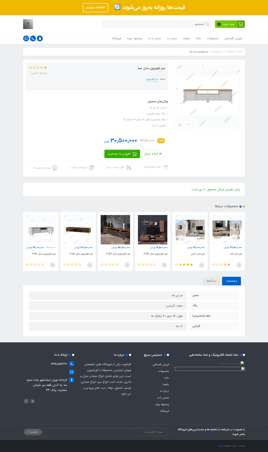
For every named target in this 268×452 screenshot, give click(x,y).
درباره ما (172, 38)
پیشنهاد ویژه (134, 38)
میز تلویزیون (152, 79)
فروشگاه (116, 38)
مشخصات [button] (231, 281)
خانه (198, 38)
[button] (230, 24)
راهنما (186, 38)
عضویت (33, 431)
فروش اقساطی (233, 38)
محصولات (213, 38)
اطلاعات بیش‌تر (95, 7)
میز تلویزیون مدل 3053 (118, 254)
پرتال (220, 446)
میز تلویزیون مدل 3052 (155, 254)
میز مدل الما (236, 254)
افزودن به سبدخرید (119, 153)
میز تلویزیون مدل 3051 (81, 254)
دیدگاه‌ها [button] (211, 281)
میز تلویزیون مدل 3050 (44, 254)
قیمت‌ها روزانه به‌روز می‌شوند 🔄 (148, 7)
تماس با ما (154, 38)
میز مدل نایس (198, 254)
